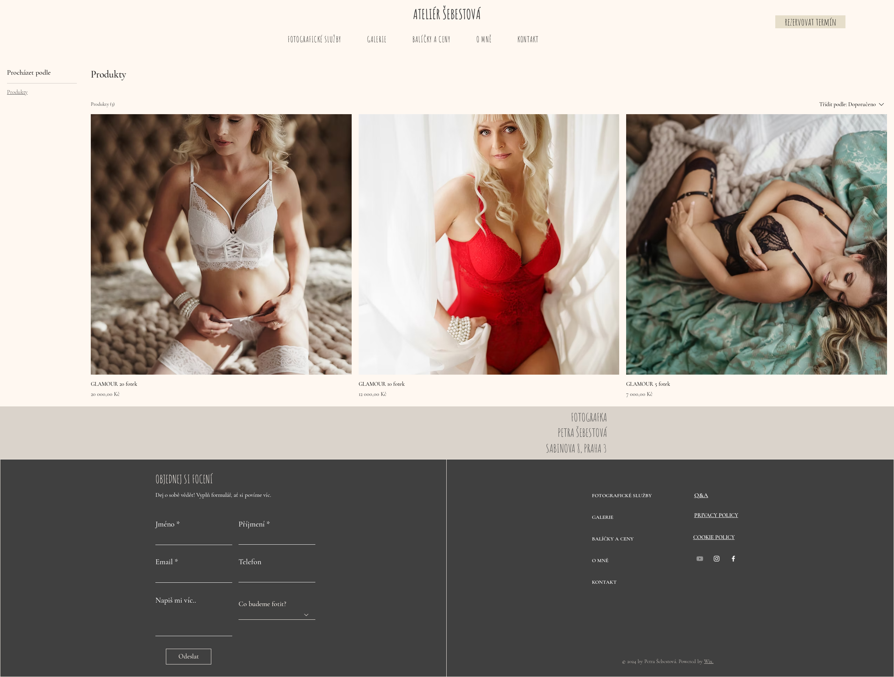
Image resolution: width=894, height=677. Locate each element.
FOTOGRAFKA (589, 417)
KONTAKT (604, 582)
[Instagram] (716, 558)
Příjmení (252, 524)
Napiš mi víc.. (175, 600)
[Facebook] (733, 558)
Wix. (708, 661)
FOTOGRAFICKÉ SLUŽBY (616, 495)
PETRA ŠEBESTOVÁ (582, 432)
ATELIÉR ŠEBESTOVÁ (447, 14)
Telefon (250, 562)
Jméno (165, 524)
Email (164, 562)
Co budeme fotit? (262, 604)
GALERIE (602, 517)
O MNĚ (600, 560)
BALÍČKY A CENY (612, 539)
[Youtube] (700, 558)
